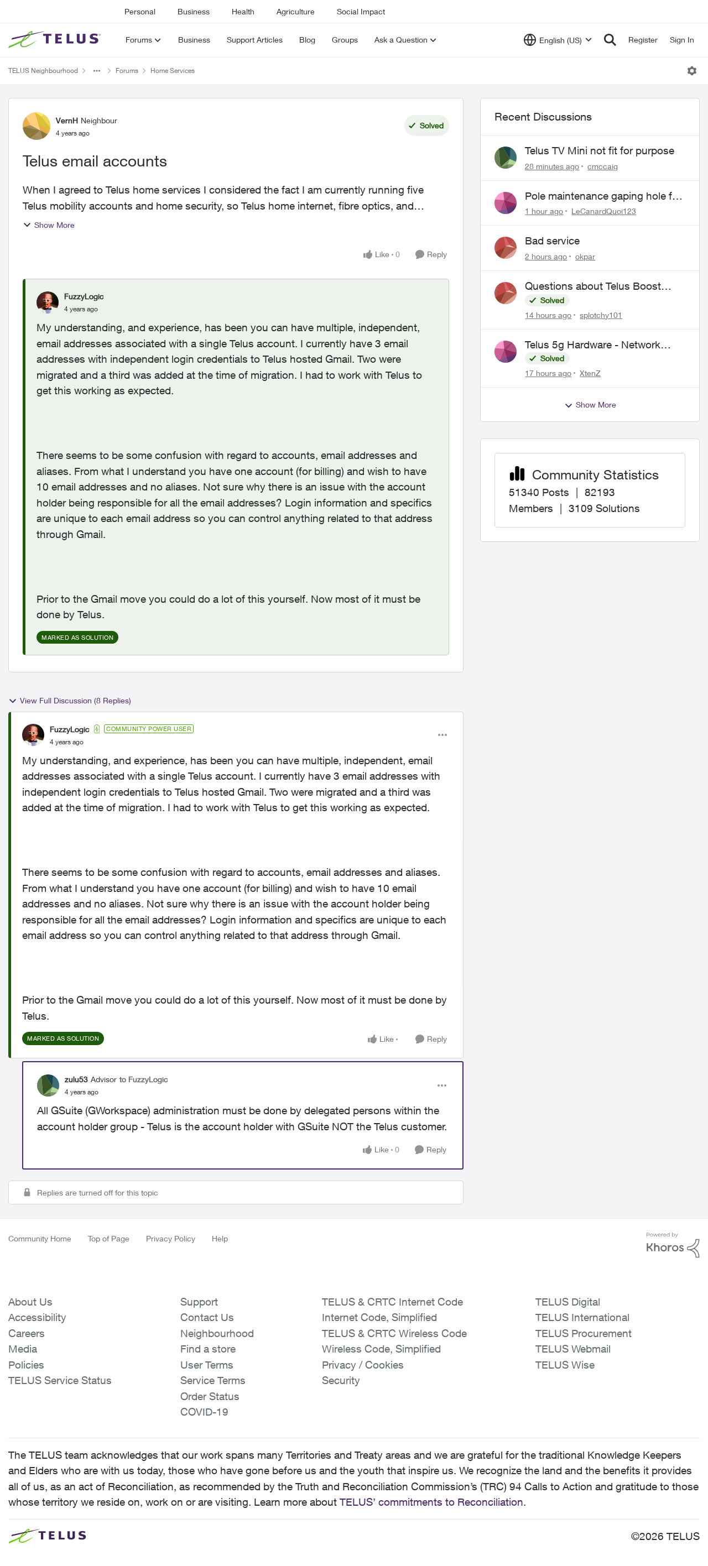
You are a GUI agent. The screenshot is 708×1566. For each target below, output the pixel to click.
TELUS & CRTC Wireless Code (394, 1333)
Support (199, 1302)
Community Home (39, 1238)
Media (22, 1349)
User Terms (206, 1365)
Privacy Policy (170, 1238)
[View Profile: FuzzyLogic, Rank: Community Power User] (33, 735)
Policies (26, 1365)
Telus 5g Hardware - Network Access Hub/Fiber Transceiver (594, 345)
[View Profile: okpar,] (505, 248)
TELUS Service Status (60, 1380)
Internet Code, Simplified (379, 1317)
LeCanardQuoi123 (603, 211)
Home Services (172, 70)
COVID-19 (204, 1412)
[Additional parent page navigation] (96, 71)
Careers (26, 1333)
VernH (67, 120)
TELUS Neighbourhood (43, 70)
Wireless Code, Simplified (381, 1349)
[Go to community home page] (55, 40)
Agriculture (296, 11)
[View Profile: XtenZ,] (505, 352)
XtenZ (590, 373)
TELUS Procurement (583, 1333)
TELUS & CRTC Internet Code (392, 1302)
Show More (54, 224)
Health (243, 11)
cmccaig (602, 166)
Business (194, 11)
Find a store (208, 1349)
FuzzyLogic (84, 296)
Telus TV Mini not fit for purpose (599, 150)
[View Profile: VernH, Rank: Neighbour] (36, 126)
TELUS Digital (567, 1302)
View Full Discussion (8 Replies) (75, 700)
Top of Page (108, 1238)
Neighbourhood (217, 1333)
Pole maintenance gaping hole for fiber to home (603, 196)
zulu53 (76, 1079)
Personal (139, 11)
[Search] (610, 39)
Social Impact (361, 11)
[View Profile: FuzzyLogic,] (48, 302)
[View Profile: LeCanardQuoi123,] (505, 203)
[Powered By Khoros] (673, 1245)
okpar (585, 256)
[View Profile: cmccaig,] (505, 158)
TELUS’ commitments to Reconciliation (431, 1502)
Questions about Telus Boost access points (593, 286)
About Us (30, 1302)
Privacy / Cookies (363, 1365)
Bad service (552, 240)
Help (220, 1238)
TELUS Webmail (573, 1349)
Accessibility (37, 1317)
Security (341, 1380)
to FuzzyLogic (143, 1079)
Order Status (210, 1396)
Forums (127, 70)
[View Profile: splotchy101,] (505, 293)
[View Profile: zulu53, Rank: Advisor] (48, 1085)
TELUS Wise (565, 1365)
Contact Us (207, 1317)
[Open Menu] (692, 71)
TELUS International (582, 1317)
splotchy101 (601, 315)
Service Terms (213, 1380)
